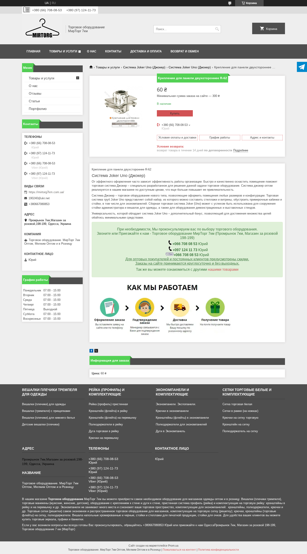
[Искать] (217, 29)
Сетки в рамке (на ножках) (240, 411)
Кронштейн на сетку (236, 424)
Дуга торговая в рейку (104, 431)
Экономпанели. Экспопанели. (176, 404)
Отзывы (35, 93)
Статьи (34, 101)
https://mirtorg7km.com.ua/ (46, 192)
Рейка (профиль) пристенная (108, 404)
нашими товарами (223, 269)
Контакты (113, 51)
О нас (91, 51)
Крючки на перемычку (104, 438)
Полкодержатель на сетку (240, 431)
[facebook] (91, 351)
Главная (33, 51)
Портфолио (38, 109)
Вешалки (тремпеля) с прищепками (46, 411)
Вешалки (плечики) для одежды (44, 404)
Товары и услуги (63, 51)
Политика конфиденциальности (218, 549)
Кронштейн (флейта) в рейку (108, 411)
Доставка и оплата (146, 51)
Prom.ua (173, 545)
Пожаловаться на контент (179, 549)
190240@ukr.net (39, 198)
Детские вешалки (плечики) (40, 424)
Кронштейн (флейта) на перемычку (112, 417)
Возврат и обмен (185, 51)
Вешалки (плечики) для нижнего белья (48, 417)
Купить (175, 113)
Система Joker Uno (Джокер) (144, 67)
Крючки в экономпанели (172, 411)
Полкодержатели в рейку (106, 424)
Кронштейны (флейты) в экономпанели (182, 417)
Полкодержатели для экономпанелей (181, 424)
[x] (96, 351)
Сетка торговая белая (237, 404)
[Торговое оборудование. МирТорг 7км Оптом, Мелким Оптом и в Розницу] (42, 29)
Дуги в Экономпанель (170, 431)
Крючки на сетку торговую (240, 417)
